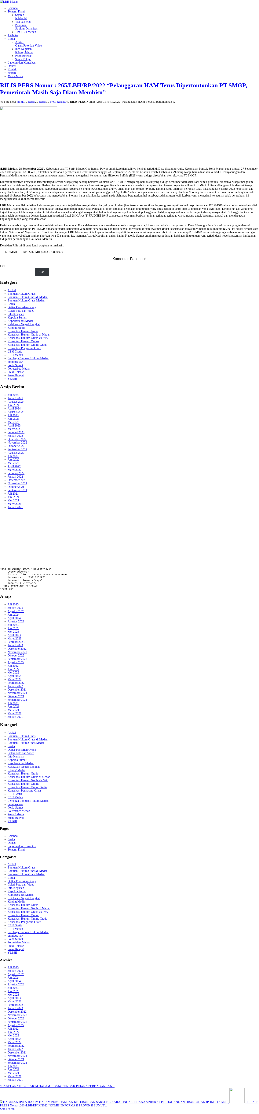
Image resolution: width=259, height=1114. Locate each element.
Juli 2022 (13, 456)
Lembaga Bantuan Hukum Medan (28, 358)
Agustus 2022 (16, 452)
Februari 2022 (16, 473)
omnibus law (15, 361)
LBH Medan (15, 355)
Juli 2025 (13, 394)
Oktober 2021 (16, 486)
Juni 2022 (13, 459)
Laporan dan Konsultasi (22, 846)
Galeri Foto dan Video (21, 310)
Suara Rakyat (16, 375)
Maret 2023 (14, 428)
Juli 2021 (13, 493)
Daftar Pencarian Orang (22, 307)
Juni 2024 (13, 405)
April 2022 (14, 466)
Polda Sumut (15, 365)
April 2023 (14, 425)
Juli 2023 (13, 415)
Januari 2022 (15, 476)
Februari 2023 (16, 432)
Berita (11, 303)
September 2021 (17, 490)
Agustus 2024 (16, 401)
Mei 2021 (13, 500)
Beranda (13, 835)
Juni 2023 (13, 418)
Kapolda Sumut (17, 317)
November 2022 (17, 442)
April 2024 (14, 408)
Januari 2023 (15, 435)
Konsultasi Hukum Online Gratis (27, 344)
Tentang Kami (16, 849)
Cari (2, 266)
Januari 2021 (15, 507)
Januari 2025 (15, 398)
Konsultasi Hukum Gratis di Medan (29, 334)
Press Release (16, 372)
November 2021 (17, 483)
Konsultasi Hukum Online (23, 341)
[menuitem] (133, 8)
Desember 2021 (17, 480)
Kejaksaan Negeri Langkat (24, 324)
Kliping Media (16, 327)
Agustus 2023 (16, 411)
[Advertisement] (114, 538)
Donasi (12, 842)
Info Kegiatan (16, 314)
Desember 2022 (17, 439)
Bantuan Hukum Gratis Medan (26, 300)
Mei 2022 (13, 463)
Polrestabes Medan (19, 368)
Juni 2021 (13, 497)
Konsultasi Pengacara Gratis (24, 348)
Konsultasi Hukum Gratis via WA (28, 337)
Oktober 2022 (16, 445)
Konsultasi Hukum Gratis (23, 331)
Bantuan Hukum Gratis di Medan (28, 297)
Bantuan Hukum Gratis (21, 293)
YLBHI (12, 378)
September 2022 (17, 449)
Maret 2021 (14, 503)
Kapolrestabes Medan (21, 320)
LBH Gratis (15, 351)
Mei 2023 (13, 422)
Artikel (12, 290)
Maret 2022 (14, 469)
